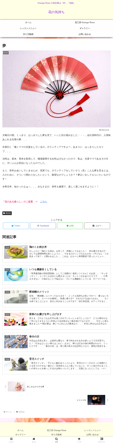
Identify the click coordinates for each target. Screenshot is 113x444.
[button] (97, 225)
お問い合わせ (92, 434)
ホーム (20, 430)
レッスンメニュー (92, 430)
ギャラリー (20, 434)
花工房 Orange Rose (56, 430)
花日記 (8, 213)
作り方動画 (56, 434)
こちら (43, 201)
